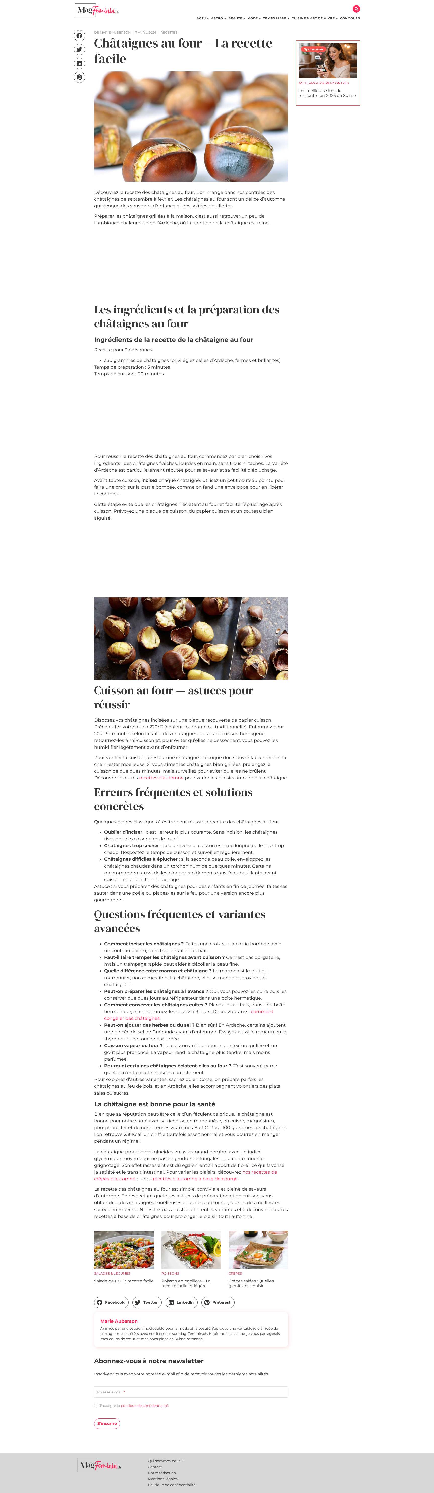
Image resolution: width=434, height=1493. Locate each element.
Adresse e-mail (110, 1392)
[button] (356, 9)
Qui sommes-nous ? (165, 1461)
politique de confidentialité (144, 1405)
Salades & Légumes (112, 1273)
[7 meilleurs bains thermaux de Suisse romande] (328, 60)
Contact (155, 1467)
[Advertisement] (191, 265)
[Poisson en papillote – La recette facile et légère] (191, 1250)
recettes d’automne (161, 778)
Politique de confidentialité (171, 1485)
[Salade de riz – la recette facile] (124, 1250)
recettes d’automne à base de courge (195, 1179)
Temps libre (324, 83)
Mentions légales (163, 1479)
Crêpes (235, 1273)
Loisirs (305, 83)
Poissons (170, 1273)
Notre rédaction (162, 1473)
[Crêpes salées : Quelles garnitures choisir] (258, 1250)
